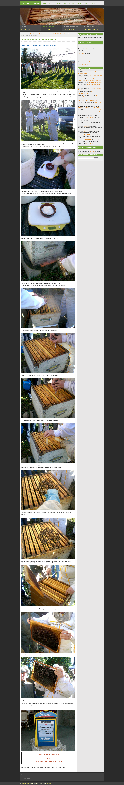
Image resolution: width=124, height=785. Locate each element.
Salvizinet (88, 49)
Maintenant (85, 56)
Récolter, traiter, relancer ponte (91, 29)
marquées (92, 151)
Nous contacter (94, 3)
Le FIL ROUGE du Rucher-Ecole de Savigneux (62, 33)
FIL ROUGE (81, 53)
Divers (86, 3)
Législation (79, 3)
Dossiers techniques (69, 3)
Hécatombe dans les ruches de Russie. (92, 109)
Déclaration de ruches (93, 61)
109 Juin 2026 (85, 59)
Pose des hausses (46, 29)
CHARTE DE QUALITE (85, 39)
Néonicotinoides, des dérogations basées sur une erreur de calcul (88, 99)
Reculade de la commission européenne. (93, 112)
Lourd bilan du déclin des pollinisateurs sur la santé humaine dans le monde (89, 79)
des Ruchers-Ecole (25, 29)
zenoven (49, 783)
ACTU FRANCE (85, 114)
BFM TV (85, 131)
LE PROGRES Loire (88, 117)
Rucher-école (58, 3)
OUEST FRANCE (87, 140)
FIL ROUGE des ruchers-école (44, 33)
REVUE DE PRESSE (91, 143)
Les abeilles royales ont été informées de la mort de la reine (89, 85)
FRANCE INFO (87, 135)
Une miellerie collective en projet (95, 82)
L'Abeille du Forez (30, 3)
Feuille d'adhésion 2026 (83, 64)
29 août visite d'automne (68, 29)
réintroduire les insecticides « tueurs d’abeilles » (89, 107)
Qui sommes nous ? (47, 3)
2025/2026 (87, 46)
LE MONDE (86, 122)
